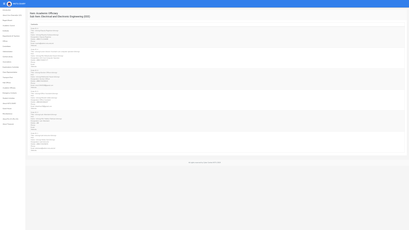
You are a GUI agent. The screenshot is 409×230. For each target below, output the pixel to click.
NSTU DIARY (19, 3)
